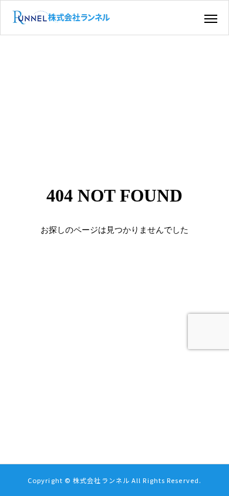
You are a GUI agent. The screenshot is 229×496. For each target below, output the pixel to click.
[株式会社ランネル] (61, 18)
